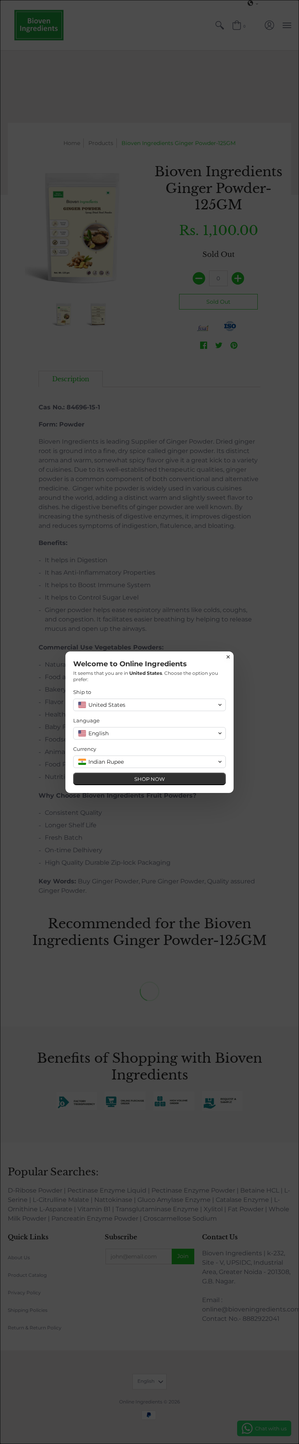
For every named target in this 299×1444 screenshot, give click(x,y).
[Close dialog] (228, 657)
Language (86, 720)
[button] (149, 705)
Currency (84, 749)
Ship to (82, 692)
